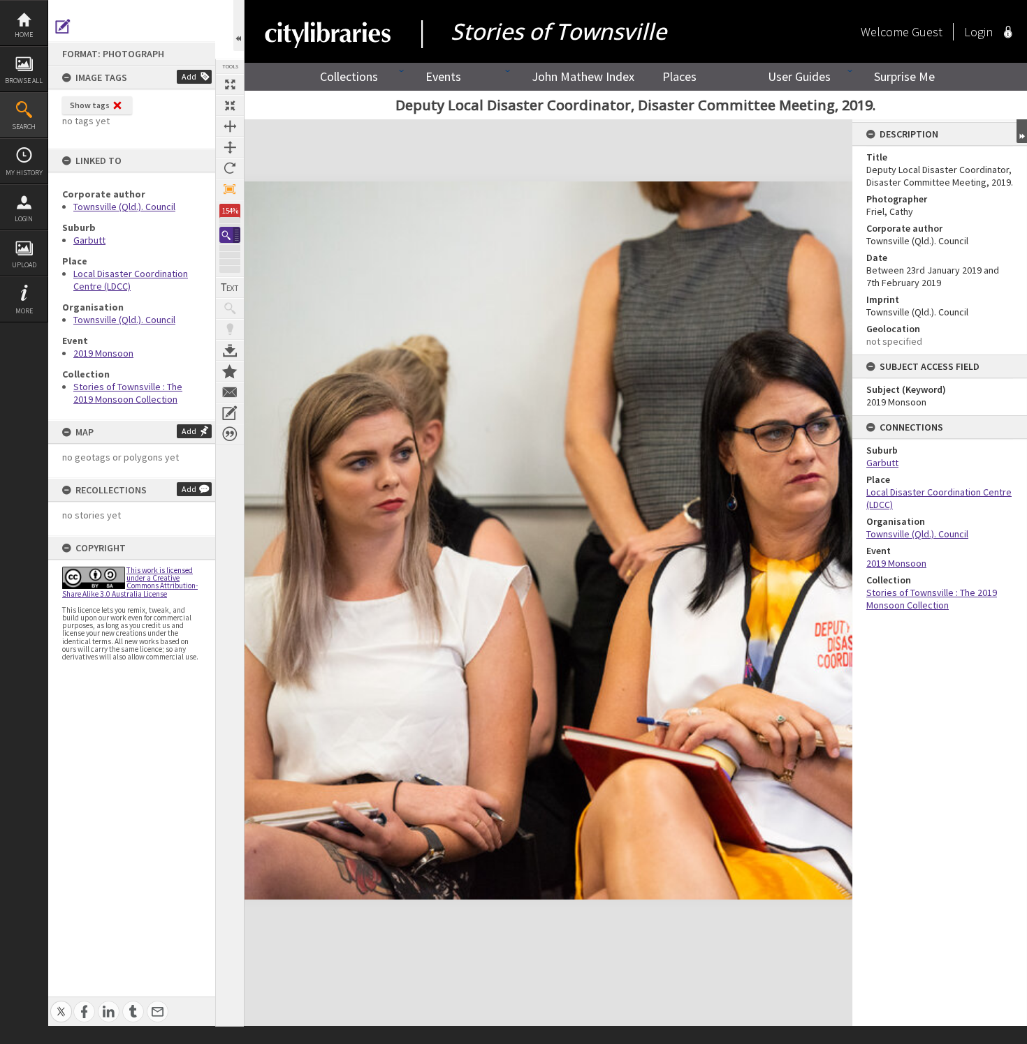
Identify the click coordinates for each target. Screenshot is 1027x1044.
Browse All (24, 80)
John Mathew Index (583, 76)
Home (24, 34)
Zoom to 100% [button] (230, 189)
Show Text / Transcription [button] (230, 287)
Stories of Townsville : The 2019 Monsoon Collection (127, 392)
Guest (927, 32)
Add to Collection (230, 371)
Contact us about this (230, 392)
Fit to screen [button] (230, 105)
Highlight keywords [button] (230, 329)
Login (24, 218)
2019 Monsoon (103, 353)
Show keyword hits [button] (230, 308)
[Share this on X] (61, 1003)
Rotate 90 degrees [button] (230, 168)
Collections (349, 76)
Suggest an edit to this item (63, 26)
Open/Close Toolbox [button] (238, 25)
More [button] (24, 310)
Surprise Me (904, 76)
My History (24, 172)
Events (443, 76)
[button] (229, 235)
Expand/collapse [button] (1022, 131)
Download (230, 350)
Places (679, 76)
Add (189, 76)
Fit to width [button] (230, 126)
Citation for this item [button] (230, 434)
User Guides (799, 76)
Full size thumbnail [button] (230, 84)
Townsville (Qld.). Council (124, 206)
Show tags (90, 105)
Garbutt (89, 240)
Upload (24, 264)
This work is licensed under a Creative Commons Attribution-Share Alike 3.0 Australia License (130, 582)
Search (24, 126)
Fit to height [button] (230, 147)
